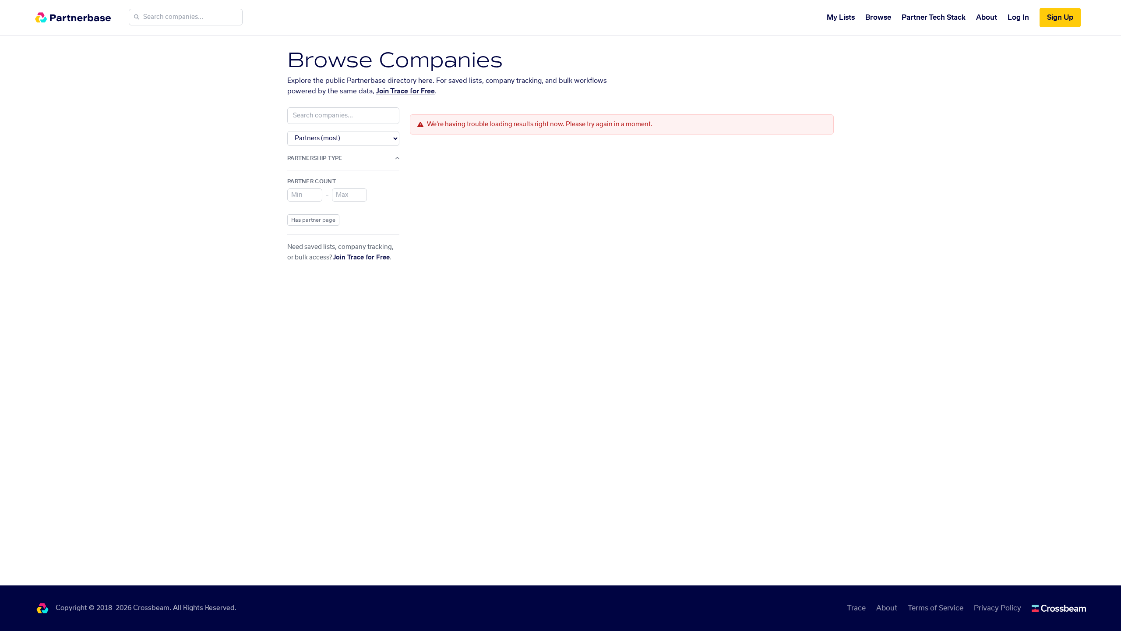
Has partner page (313, 220)
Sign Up (1060, 17)
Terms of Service (935, 608)
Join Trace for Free (405, 91)
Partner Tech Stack (934, 17)
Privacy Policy (997, 608)
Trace (856, 608)
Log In (1018, 17)
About (986, 17)
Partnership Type (314, 158)
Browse (878, 17)
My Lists (841, 17)
